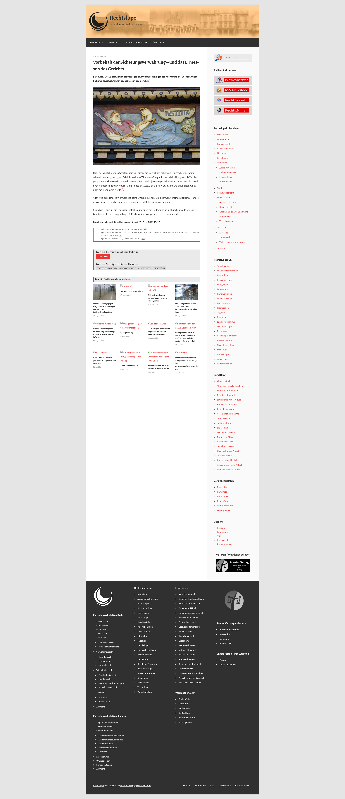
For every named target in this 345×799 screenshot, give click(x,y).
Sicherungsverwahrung (129, 268)
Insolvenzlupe (223, 303)
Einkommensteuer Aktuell (229, 399)
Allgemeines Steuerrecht (107, 722)
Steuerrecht (222, 162)
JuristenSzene (223, 418)
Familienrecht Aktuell (227, 404)
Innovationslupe (224, 298)
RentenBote (222, 501)
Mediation (222, 153)
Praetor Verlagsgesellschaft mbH (135, 785)
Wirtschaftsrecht (225, 197)
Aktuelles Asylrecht (226, 381)
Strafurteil (146, 268)
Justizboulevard (224, 423)
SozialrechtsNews (225, 446)
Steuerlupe (222, 349)
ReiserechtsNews (225, 441)
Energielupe (222, 284)
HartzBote (222, 491)
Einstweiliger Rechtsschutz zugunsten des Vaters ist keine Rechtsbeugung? (159, 331)
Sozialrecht (222, 157)
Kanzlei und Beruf (225, 148)
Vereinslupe (222, 358)
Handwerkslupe (224, 293)
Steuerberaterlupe (225, 344)
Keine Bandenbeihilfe (129, 366)
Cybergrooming (126, 333)
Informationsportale (229, 629)
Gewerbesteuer (106, 743)
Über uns (157, 42)
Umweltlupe (223, 354)
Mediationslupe (224, 326)
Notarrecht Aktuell (225, 437)
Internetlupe (223, 307)
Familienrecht (223, 143)
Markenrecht (225, 216)
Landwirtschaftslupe (226, 321)
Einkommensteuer (228, 172)
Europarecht (223, 139)
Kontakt (221, 527)
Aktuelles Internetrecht (228, 390)
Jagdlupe (221, 312)
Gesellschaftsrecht (228, 202)
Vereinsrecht (225, 237)
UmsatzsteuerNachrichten (229, 460)
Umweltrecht (105, 664)
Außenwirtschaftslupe (227, 270)
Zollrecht (221, 248)
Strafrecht (103, 256)
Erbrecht (223, 232)
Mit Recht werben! (228, 664)
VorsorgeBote (223, 510)
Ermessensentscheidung (107, 268)
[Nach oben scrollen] (340, 794)
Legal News (222, 427)
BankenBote (223, 487)
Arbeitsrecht (223, 134)
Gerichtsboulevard (225, 409)
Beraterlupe (222, 275)
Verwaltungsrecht (225, 192)
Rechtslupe (123, 18)
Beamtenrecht (105, 656)
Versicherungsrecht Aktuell (229, 464)
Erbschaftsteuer (226, 176)
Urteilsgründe (159, 268)
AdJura (223, 659)
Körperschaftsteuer (108, 747)
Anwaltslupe (223, 265)
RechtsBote (222, 496)
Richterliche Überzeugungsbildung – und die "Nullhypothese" (157, 298)
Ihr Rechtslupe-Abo (135, 42)
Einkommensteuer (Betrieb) (112, 735)
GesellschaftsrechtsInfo (228, 413)
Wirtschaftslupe (224, 363)
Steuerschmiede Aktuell (228, 450)
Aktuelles (113, 42)
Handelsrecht (225, 207)
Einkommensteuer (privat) (111, 739)
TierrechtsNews (224, 455)
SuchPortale (225, 643)
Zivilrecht (221, 227)
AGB (219, 535)
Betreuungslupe (224, 279)
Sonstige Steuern (104, 764)
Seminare (224, 638)
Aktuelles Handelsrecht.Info (230, 385)
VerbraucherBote (225, 505)
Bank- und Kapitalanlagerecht (113, 683)
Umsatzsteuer (226, 181)
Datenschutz (223, 539)
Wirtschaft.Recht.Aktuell (228, 469)
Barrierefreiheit (224, 543)
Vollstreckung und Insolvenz (232, 241)
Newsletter (225, 634)
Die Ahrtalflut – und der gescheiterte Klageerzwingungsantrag (104, 360)
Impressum (222, 531)
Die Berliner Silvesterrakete (131, 291)
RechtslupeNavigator (227, 335)
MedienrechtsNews (226, 432)
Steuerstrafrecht (106, 642)
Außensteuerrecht (227, 167)
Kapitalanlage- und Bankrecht (233, 211)
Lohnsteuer (104, 751)
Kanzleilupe (222, 317)
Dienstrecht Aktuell (226, 395)
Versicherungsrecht (228, 221)
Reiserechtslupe (224, 340)
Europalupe (222, 289)
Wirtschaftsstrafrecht (109, 646)
